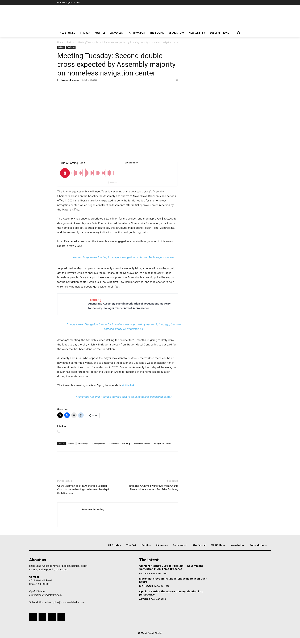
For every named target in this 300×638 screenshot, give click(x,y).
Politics (70, 42)
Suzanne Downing (69, 80)
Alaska (71, 443)
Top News (70, 47)
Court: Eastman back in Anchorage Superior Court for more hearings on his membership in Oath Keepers (83, 489)
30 (177, 80)
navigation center (162, 443)
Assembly (114, 443)
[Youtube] (241, 3)
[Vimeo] (236, 3)
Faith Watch (146, 586)
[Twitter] (231, 3)
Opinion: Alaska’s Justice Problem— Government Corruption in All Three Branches (171, 567)
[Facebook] (221, 3)
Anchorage (83, 443)
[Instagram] (226, 3)
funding (126, 443)
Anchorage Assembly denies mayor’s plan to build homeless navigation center (124, 396)
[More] (93, 87)
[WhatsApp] (84, 87)
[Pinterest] (76, 87)
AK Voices (144, 573)
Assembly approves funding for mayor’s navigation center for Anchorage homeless (123, 257)
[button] (238, 33)
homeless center (142, 443)
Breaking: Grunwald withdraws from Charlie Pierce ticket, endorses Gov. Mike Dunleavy (153, 487)
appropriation (99, 443)
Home (60, 42)
